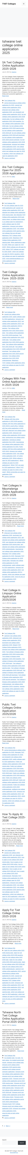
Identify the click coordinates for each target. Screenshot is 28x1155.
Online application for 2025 (10, 446)
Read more (5, 96)
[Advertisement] (14, 22)
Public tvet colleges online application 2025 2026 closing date (13, 764)
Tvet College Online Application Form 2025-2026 (13, 275)
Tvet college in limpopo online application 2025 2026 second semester (14, 677)
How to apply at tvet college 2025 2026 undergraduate (13, 873)
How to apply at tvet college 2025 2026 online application (13, 867)
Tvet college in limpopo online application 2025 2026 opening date (13, 666)
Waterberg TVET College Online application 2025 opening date (12, 240)
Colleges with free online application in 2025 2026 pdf (13, 428)
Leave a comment (9, 158)
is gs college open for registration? (12, 221)
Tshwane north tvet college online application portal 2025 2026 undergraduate (13, 1099)
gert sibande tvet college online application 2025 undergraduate (13, 547)
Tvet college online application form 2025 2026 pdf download (13, 349)
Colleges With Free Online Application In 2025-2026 (13, 381)
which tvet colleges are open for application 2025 (13, 256)
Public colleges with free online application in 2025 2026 (13, 449)
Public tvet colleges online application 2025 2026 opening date (13, 775)
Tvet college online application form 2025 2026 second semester (13, 354)
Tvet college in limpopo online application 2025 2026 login (13, 661)
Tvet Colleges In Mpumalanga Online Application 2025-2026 (13, 490)
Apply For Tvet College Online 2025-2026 (11, 913)
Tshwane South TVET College (11, 1104)
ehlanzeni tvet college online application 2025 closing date (13, 435)
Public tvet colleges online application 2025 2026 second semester (13, 782)
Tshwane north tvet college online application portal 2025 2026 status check (13, 1095)
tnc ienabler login (9, 1058)
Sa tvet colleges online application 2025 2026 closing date (14, 117)
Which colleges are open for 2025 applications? (12, 463)
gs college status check (18, 219)
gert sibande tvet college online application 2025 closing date (13, 212)
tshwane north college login (15, 1062)
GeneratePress (14, 1152)
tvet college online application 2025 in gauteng (13, 326)
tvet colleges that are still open (11, 233)
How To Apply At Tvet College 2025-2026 (14, 817)
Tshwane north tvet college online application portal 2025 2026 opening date (14, 1085)
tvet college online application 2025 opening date (13, 990)
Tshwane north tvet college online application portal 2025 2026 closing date (13, 1081)
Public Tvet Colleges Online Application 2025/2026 (11, 709)
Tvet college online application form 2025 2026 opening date (13, 342)
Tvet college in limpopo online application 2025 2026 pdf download (13, 673)
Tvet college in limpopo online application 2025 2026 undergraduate (13, 682)
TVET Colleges (9, 4)
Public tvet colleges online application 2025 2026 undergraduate (13, 787)
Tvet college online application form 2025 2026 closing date (12, 330)
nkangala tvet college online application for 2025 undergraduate (12, 563)
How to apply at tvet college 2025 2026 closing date (13, 860)
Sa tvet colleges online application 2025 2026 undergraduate (13, 142)
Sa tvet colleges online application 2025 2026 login (13, 124)
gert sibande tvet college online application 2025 (13, 540)
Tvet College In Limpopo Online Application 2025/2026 (11, 595)
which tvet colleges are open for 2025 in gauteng (13, 798)
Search (4, 1140)
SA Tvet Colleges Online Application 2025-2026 (13, 65)
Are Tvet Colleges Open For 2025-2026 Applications (13, 170)
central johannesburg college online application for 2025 (14, 973)
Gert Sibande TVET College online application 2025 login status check (13, 217)
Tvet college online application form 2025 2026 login (13, 337)
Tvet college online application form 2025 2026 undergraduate (11, 358)
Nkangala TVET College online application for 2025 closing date (13, 558)
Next (8, 1126)
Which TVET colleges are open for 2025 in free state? (13, 470)
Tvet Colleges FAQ (9, 100)
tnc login (17, 1058)
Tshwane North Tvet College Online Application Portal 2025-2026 (13, 1017)
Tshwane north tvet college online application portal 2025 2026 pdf (13, 1090)
